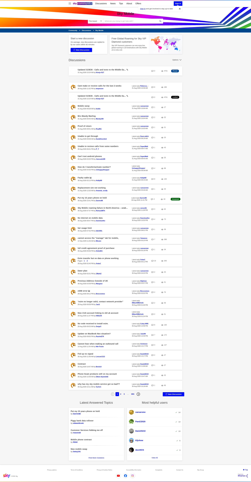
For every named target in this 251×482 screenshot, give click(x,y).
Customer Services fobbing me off (87, 430)
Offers (138, 3)
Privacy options (52, 470)
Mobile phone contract (81, 440)
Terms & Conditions (77, 470)
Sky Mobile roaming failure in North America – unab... (103, 208)
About (129, 3)
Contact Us (179, 470)
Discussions (101, 3)
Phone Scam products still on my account (97, 374)
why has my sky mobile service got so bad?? (99, 384)
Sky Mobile (125, 14)
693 (132, 394)
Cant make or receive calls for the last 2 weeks (99, 86)
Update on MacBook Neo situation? (94, 334)
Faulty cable (84, 178)
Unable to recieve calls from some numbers (98, 146)
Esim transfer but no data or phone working (98, 258)
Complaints (158, 470)
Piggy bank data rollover (82, 421)
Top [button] (246, 470)
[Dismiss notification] (179, 8)
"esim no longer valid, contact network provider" (100, 301)
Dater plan (82, 271)
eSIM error (83, 291)
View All (155, 458)
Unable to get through (88, 136)
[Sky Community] (82, 3)
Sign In (178, 4)
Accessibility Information (133, 470)
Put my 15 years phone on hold (92, 198)
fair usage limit (85, 228)
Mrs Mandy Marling (87, 116)
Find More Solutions (96, 458)
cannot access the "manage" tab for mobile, (98, 238)
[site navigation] (70, 3)
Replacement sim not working (92, 188)
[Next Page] (138, 394)
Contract (82, 364)
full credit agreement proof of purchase (96, 248)
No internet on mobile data (90, 218)
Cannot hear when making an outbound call (98, 344)
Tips (121, 3)
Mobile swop (84, 106)
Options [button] (175, 60)
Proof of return (84, 126)
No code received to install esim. (93, 323)
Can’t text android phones (90, 156)
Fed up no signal (85, 354)
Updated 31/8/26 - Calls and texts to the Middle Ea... (102, 70)
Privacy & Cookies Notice (104, 470)
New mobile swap (79, 449)
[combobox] (130, 21)
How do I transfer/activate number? (94, 167)
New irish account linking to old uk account (98, 313)
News (113, 3)
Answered (175, 199)
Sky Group (200, 470)
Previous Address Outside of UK (93, 281)
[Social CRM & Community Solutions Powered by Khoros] (243, 476)
